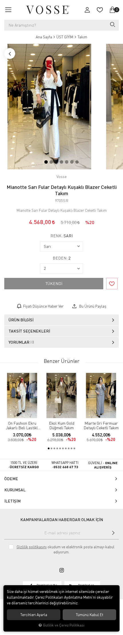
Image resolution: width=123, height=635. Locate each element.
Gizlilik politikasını (32, 547)
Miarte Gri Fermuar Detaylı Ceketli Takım (101, 425)
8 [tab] (69, 448)
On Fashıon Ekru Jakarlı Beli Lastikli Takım (22, 425)
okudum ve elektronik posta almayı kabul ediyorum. (65, 549)
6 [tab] (72, 162)
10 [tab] (74, 448)
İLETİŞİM (12, 500)
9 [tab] (71, 448)
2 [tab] (51, 162)
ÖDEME (11, 478)
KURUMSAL (14, 489)
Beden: (61, 258)
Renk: (61, 236)
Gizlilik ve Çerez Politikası (63, 625)
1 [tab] (46, 162)
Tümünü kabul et (89, 614)
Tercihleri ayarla (33, 614)
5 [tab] (66, 162)
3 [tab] (56, 162)
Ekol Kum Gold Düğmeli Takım (61, 425)
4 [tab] (61, 162)
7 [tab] (77, 162)
